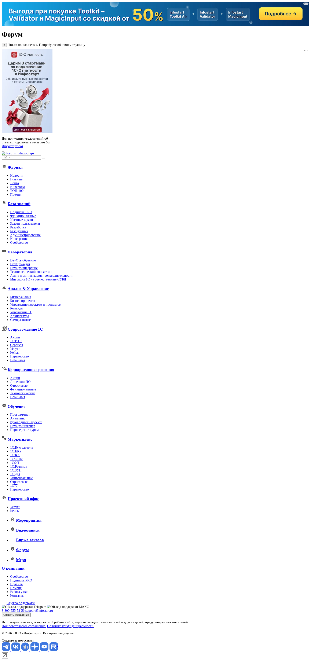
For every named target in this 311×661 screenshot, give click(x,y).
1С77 (14, 485)
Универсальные (21, 478)
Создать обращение (16, 614)
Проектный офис (23, 498)
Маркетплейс (20, 439)
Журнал (15, 167)
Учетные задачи (21, 219)
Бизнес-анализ (20, 297)
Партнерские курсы (24, 430)
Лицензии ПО (20, 381)
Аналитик (17, 418)
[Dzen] (35, 650)
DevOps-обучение (23, 260)
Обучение (16, 406)
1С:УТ (14, 462)
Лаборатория (20, 252)
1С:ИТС (16, 341)
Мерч (21, 560)
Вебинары (17, 360)
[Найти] (43, 158)
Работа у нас (19, 592)
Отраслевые (19, 385)
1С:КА (15, 455)
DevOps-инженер (22, 426)
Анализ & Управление (28, 288)
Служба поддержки (21, 603)
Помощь (16, 588)
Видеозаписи (28, 530)
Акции (15, 337)
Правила (16, 584)
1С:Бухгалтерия (21, 447)
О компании (13, 568)
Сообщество (19, 242)
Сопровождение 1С (25, 329)
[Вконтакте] (16, 650)
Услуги (15, 348)
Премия (15, 194)
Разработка (18, 227)
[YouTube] (44, 650)
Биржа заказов (30, 540)
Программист (20, 414)
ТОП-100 (16, 190)
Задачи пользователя (25, 223)
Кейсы (14, 352)
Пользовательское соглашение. (24, 626)
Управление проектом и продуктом (35, 304)
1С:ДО (15, 474)
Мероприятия (28, 520)
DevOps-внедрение (24, 268)
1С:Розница (18, 466)
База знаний (19, 204)
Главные (16, 179)
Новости (16, 175)
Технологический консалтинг (31, 271)
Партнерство (19, 356)
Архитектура (19, 316)
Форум (22, 550)
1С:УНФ (16, 459)
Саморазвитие (20, 320)
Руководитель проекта (26, 422)
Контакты (17, 595)
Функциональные (23, 216)
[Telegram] (6, 650)
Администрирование (25, 235)
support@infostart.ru (39, 610)
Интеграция (19, 238)
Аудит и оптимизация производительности (41, 275)
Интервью (17, 187)
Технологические (22, 393)
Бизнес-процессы (22, 300)
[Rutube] (53, 650)
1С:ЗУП (16, 470)
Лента (14, 183)
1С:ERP (15, 451)
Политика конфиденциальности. (70, 626)
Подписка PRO (21, 212)
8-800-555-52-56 (13, 610)
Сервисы (16, 345)
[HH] (25, 650)
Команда (16, 308)
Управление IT (21, 312)
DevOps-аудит (20, 264)
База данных (19, 231)
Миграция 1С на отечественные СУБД (38, 279)
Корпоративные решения (31, 369)
